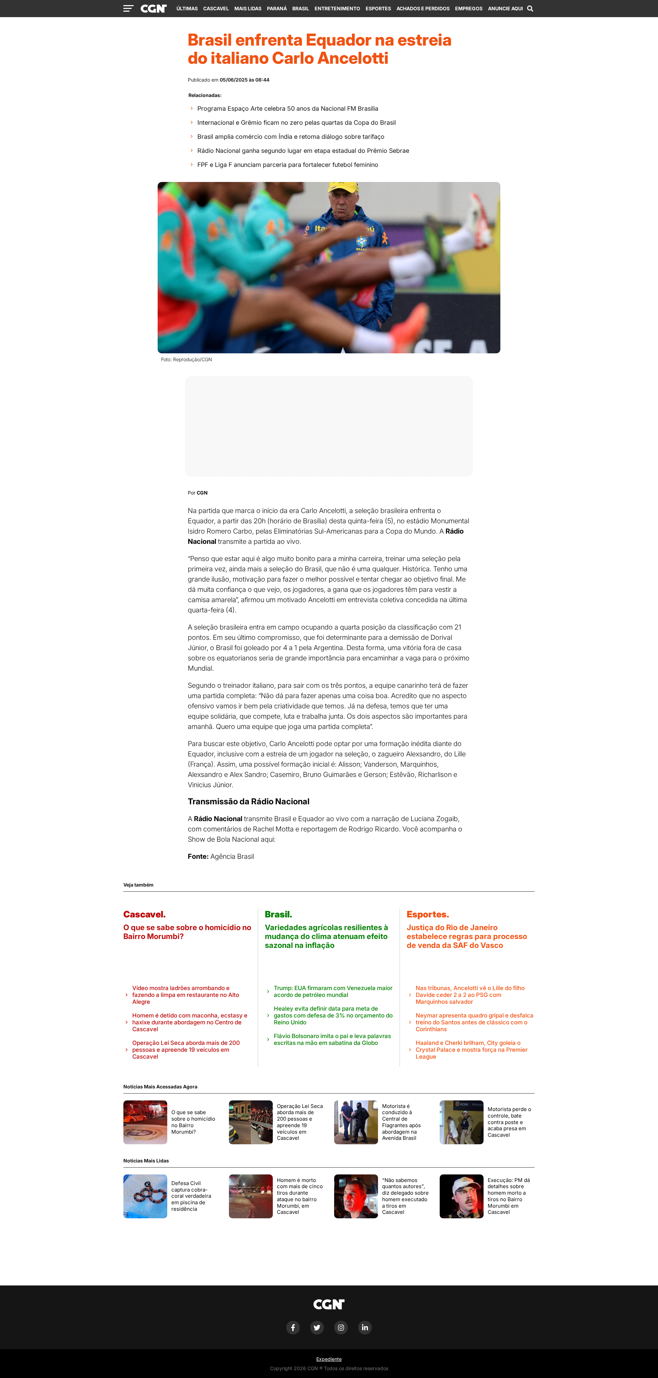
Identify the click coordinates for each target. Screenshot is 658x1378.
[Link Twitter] (317, 1333)
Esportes (378, 8)
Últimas (187, 8)
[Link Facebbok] (293, 1333)
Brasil (300, 8)
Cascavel (216, 8)
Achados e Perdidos (423, 8)
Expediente (329, 1359)
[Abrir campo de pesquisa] (530, 8)
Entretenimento (337, 8)
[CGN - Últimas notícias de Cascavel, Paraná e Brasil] (154, 8)
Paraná (277, 8)
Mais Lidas (247, 8)
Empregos (469, 8)
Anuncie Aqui (505, 8)
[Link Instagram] (341, 1333)
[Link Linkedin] (365, 1333)
